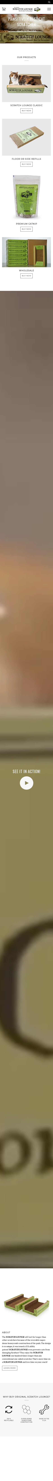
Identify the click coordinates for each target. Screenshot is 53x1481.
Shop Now (26, 39)
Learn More (10, 1368)
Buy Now (26, 111)
